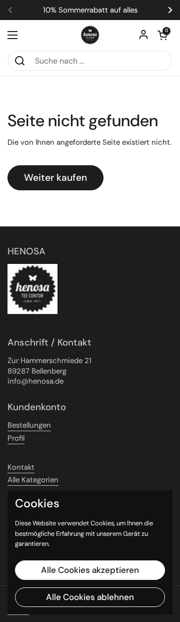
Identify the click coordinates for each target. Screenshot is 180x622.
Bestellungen (29, 425)
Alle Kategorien (33, 480)
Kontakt (21, 467)
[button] (162, 35)
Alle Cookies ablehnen (90, 596)
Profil (16, 438)
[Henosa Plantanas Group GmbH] (90, 35)
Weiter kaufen (55, 177)
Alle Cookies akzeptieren (90, 569)
